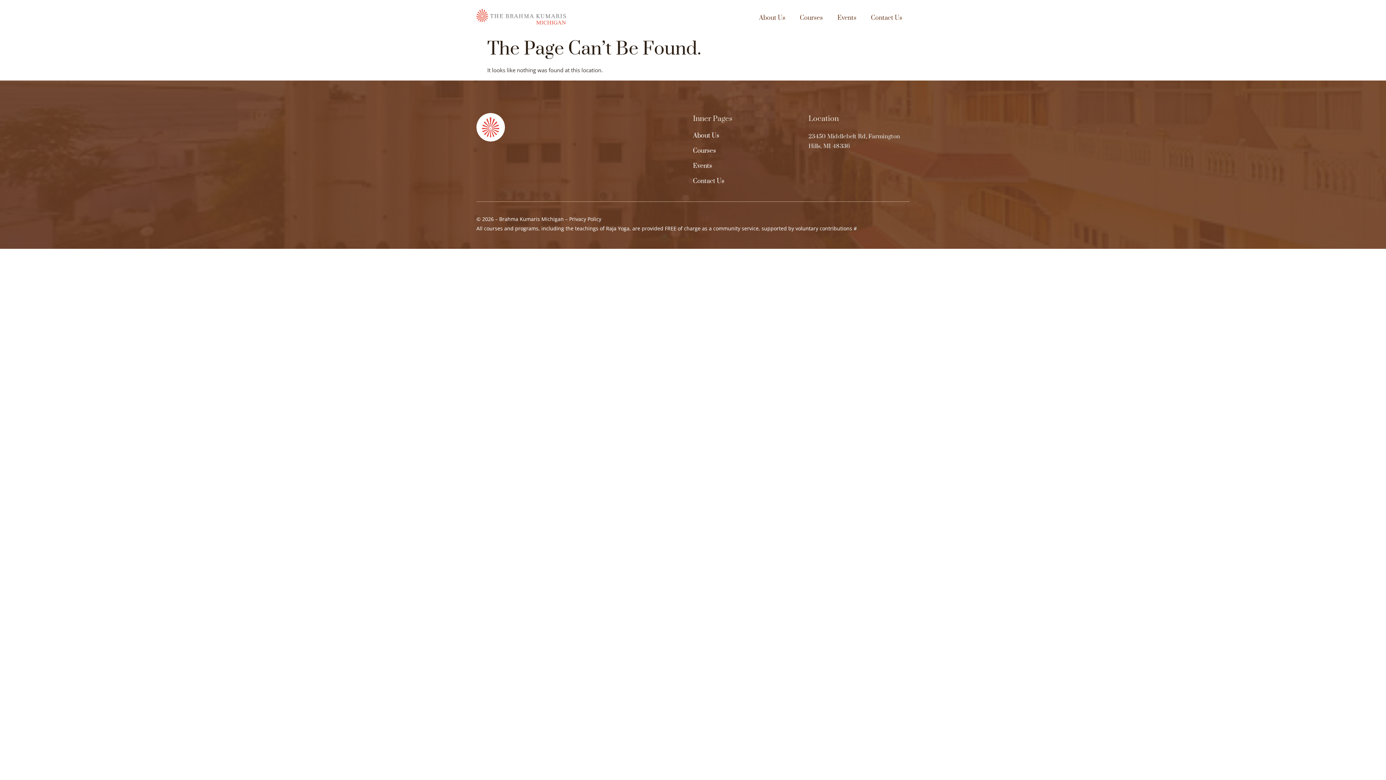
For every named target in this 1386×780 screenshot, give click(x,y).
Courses (811, 18)
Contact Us (886, 18)
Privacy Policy (585, 219)
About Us (772, 18)
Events (847, 18)
